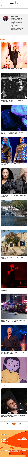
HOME (7, 6)
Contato (4, 437)
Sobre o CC (4, 441)
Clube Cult (4, 439)
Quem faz (4, 434)
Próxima (25, 423)
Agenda (17, 6)
